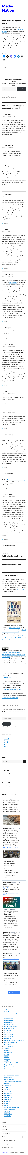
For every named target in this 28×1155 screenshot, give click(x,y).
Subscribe (21, 89)
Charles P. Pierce (8, 1018)
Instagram (7, 749)
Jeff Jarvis (6, 1056)
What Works (7, 1115)
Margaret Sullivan (9, 1065)
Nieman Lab (7, 1087)
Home (4, 1122)
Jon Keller (6, 1061)
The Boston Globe (7, 640)
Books (4, 1137)
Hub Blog (6, 1048)
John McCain (9, 97)
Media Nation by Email (8, 1147)
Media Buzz (7, 1073)
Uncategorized (15, 96)
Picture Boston (8, 1093)
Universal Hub (8, 1113)
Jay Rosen (6, 1054)
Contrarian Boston (9, 1028)
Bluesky (6, 741)
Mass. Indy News (7, 1144)
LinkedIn (6, 747)
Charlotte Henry (8, 1020)
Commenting (6, 1133)
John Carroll (7, 1058)
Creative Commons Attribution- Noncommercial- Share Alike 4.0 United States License (13, 654)
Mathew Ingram (8, 1069)
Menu (4, 14)
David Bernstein (8, 1034)
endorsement (13, 282)
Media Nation (8, 8)
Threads (6, 743)
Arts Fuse (6, 1010)
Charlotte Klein (8, 1022)
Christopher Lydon (9, 1024)
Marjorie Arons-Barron (10, 1067)
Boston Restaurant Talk (10, 1014)
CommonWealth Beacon (10, 1026)
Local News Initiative (17, 638)
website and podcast (14, 627)
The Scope (6, 1103)
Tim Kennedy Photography (11, 1107)
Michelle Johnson (9, 1079)
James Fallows (8, 1052)
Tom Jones (7, 1111)
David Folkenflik (8, 1036)
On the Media (7, 1091)
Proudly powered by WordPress (17, 1152)
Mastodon (6, 745)
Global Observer (8, 1046)
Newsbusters (7, 1085)
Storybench (7, 1101)
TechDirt (6, 1105)
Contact (4, 1129)
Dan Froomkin (8, 1030)
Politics (14, 97)
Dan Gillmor (7, 1032)
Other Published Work (8, 1140)
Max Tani (6, 1071)
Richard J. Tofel (8, 1097)
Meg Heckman (8, 1077)
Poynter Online (8, 1095)
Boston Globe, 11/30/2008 (11, 697)
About (4, 1126)
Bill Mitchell (7, 1012)
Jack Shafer (7, 1050)
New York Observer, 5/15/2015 (12, 689)
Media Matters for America (11, 1075)
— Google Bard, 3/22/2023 (9, 677)
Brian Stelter (7, 1016)
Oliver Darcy (7, 1089)
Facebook (6, 739)
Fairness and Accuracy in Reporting (14, 1040)
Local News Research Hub (11, 1063)
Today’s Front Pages (9, 1109)
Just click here (20, 589)
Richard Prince (8, 1099)
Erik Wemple (7, 1038)
